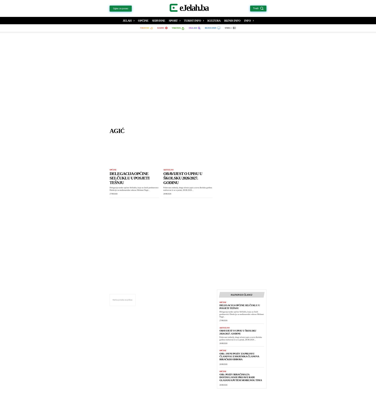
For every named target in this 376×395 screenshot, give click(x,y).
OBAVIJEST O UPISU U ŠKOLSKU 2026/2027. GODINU (182, 178)
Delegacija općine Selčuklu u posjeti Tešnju (129, 178)
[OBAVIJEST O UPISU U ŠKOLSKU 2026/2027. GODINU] (188, 153)
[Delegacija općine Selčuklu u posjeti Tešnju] (134, 153)
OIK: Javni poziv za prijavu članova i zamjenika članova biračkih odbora (239, 356)
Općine (113, 170)
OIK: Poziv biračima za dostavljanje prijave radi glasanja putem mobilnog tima (240, 377)
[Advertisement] (188, 82)
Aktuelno (168, 170)
